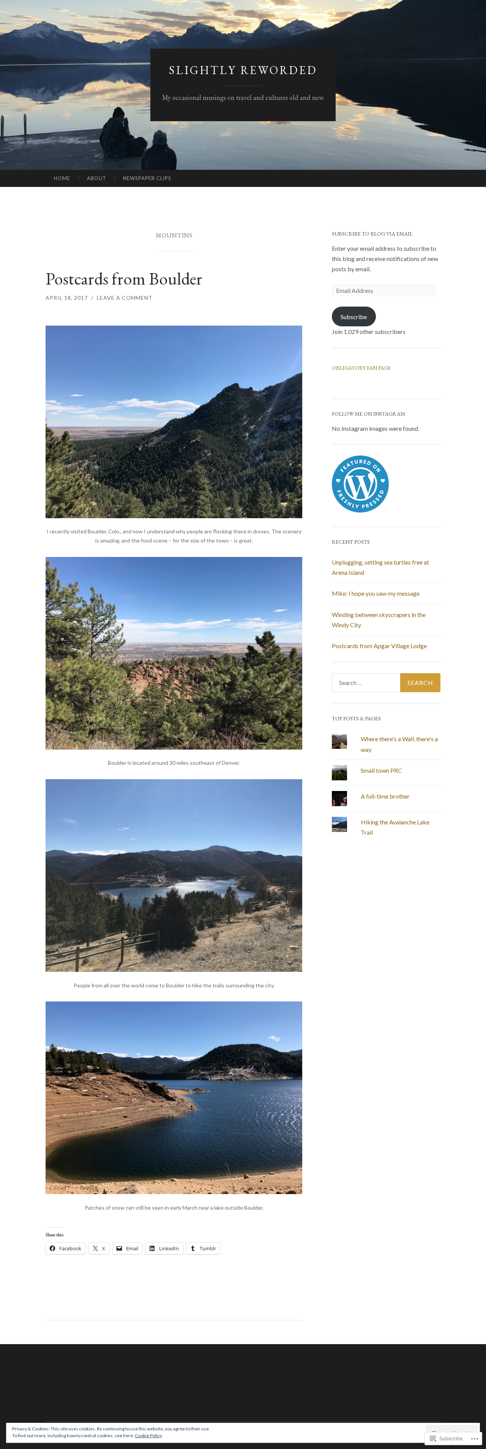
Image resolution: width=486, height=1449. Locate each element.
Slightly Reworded (243, 70)
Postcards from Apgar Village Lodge (379, 645)
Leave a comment (125, 297)
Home (62, 178)
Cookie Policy (148, 1435)
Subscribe (354, 316)
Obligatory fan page (361, 367)
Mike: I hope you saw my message (376, 593)
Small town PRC (381, 770)
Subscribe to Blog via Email (372, 233)
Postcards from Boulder (126, 278)
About (96, 178)
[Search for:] (386, 682)
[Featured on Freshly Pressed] (360, 510)
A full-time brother (385, 796)
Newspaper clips (147, 178)
